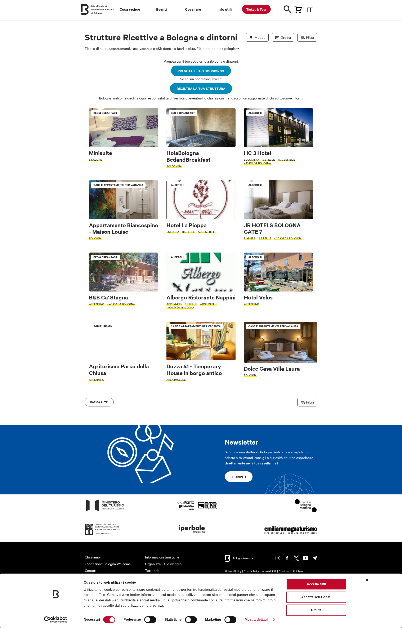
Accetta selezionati (316, 597)
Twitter (296, 558)
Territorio (152, 570)
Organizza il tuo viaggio (163, 563)
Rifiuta (316, 610)
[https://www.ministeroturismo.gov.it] (105, 511)
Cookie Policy (251, 571)
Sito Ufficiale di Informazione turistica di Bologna (102, 9)
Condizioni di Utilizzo (291, 571)
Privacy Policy (233, 571)
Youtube (305, 558)
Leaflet (268, 395)
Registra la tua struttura (201, 88)
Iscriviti (239, 476)
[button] (90, 260)
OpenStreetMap (284, 395)
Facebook (287, 558)
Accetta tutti (316, 584)
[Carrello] (298, 8)
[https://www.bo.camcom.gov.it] (102, 535)
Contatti (91, 570)
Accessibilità (269, 571)
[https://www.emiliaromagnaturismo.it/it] (290, 535)
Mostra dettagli (257, 619)
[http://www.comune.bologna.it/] (192, 535)
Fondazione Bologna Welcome (108, 563)
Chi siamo (92, 556)
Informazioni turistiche (162, 556)
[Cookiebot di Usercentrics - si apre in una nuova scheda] (55, 619)
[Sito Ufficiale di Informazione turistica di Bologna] (85, 9)
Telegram (314, 558)
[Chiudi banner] (367, 580)
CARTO (312, 395)
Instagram (277, 558)
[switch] (150, 619)
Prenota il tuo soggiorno (201, 70)
